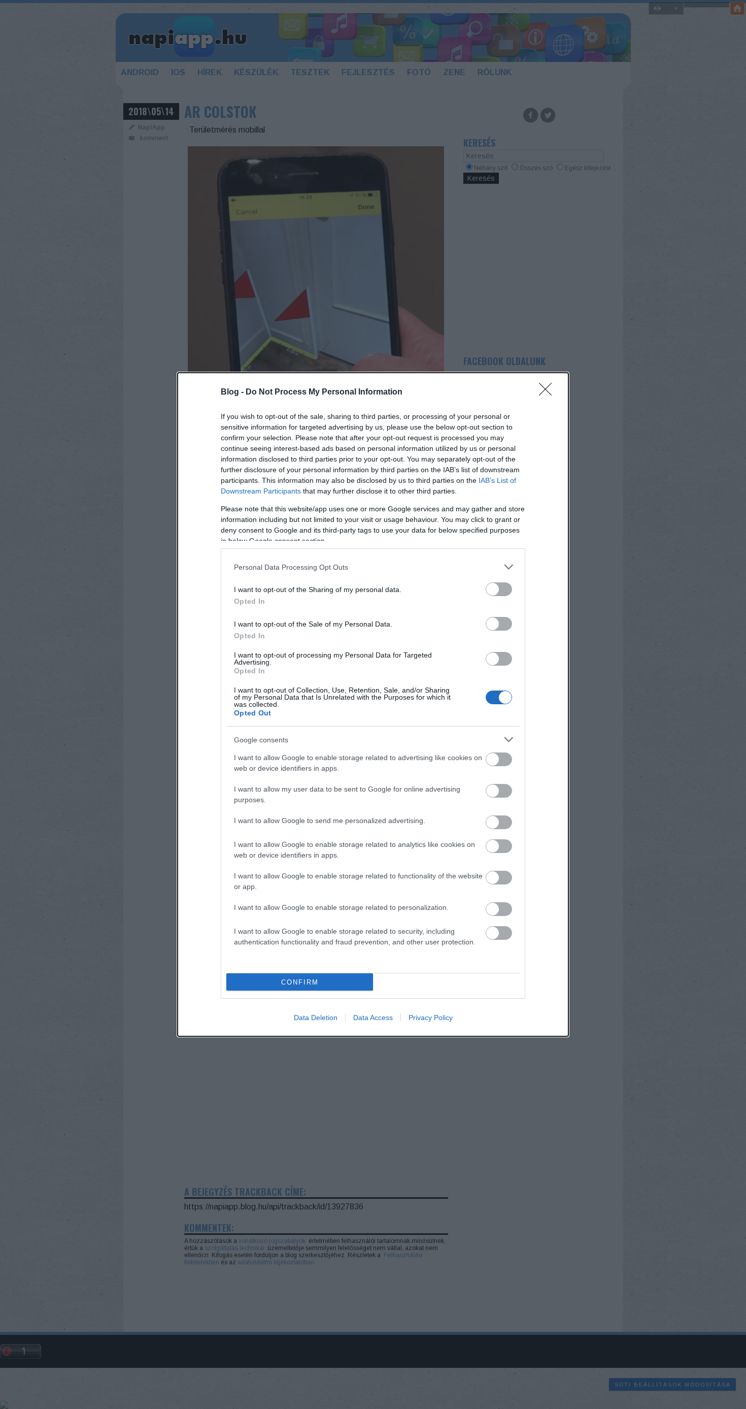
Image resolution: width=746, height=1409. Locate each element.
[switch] (499, 589)
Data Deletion (315, 1017)
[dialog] (373, 704)
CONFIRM (300, 982)
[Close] (548, 392)
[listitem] (373, 567)
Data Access (373, 1017)
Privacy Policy (431, 1017)
